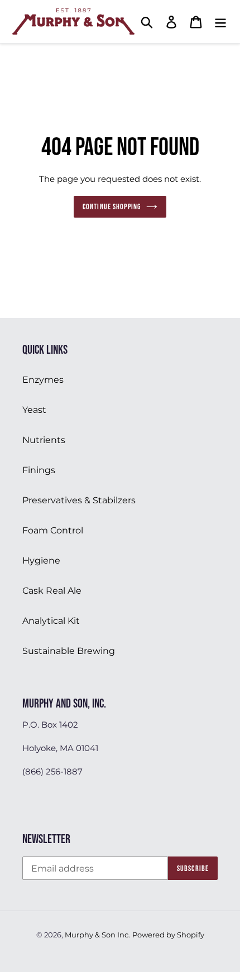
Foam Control (52, 530)
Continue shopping (112, 206)
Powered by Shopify (168, 934)
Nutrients (43, 440)
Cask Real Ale (51, 590)
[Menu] (220, 21)
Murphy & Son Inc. (97, 934)
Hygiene (41, 560)
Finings (38, 470)
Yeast (34, 410)
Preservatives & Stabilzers (79, 500)
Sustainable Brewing (68, 651)
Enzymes (43, 379)
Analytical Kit (51, 620)
